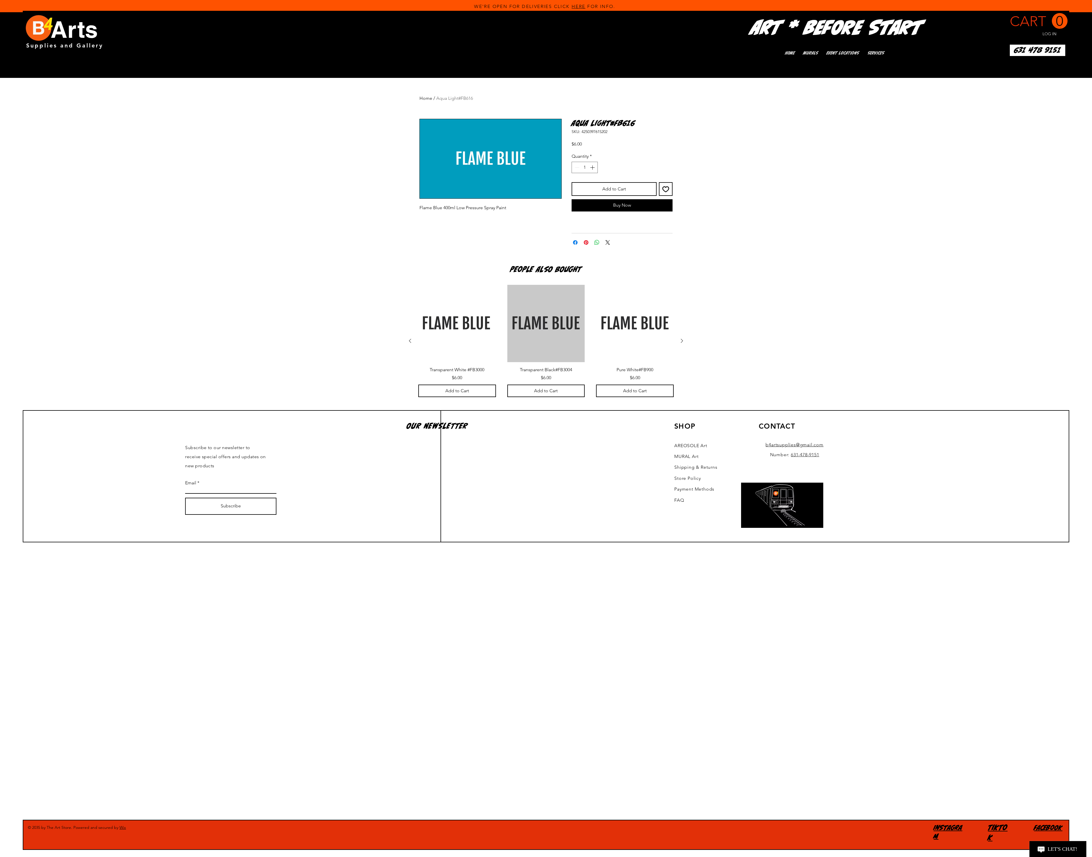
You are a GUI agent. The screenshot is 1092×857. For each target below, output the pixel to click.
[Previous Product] (410, 340)
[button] (1039, 21)
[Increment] (593, 167)
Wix (122, 827)
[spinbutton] (584, 167)
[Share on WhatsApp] (596, 242)
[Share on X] (607, 242)
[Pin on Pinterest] (586, 242)
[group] (546, 341)
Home (425, 98)
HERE (579, 6)
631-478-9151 (805, 454)
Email (190, 483)
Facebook (1048, 827)
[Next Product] (682, 340)
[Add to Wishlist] (666, 189)
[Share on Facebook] (575, 242)
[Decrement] (576, 167)
